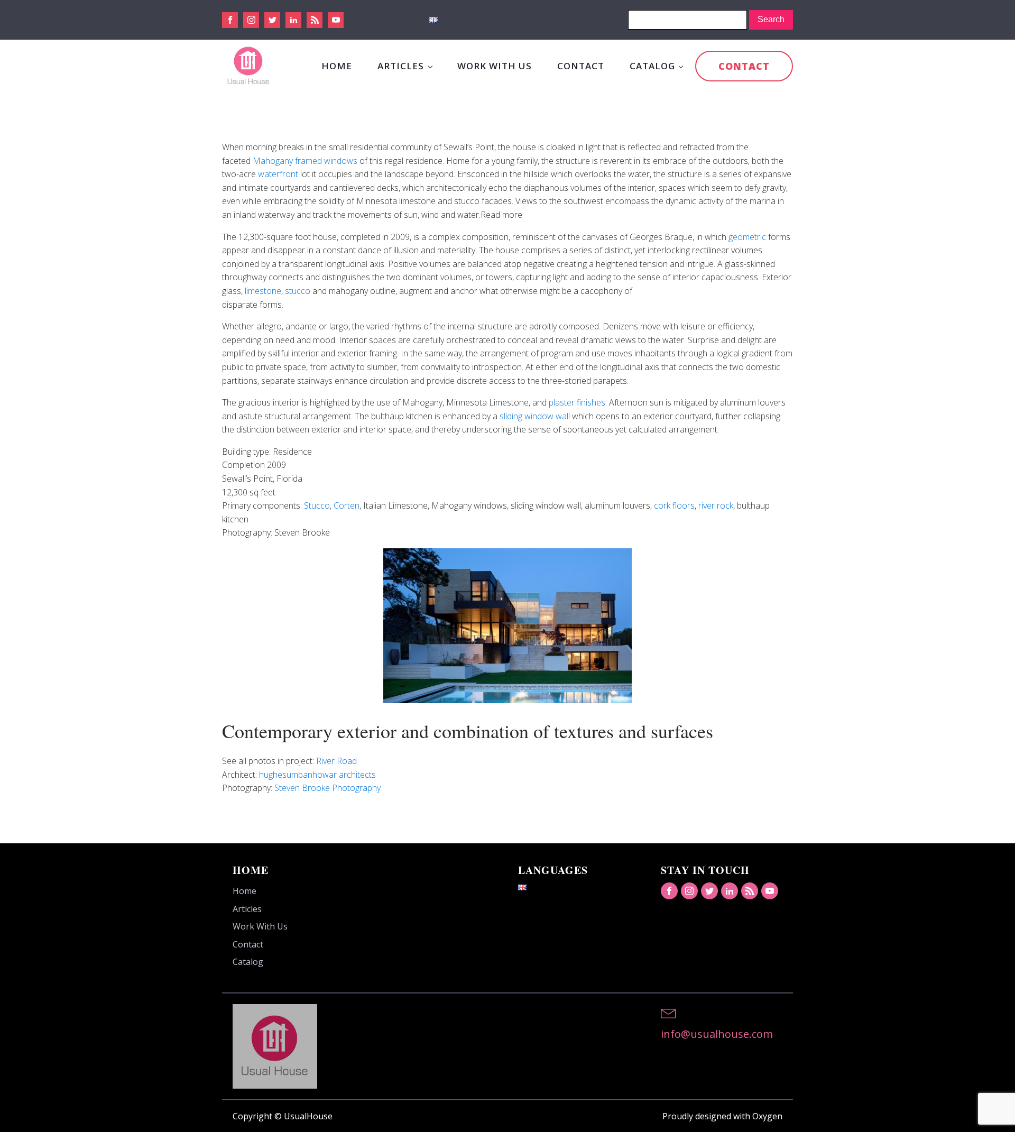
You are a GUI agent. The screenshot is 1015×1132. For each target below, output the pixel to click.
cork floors (674, 505)
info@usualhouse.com (717, 1034)
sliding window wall (535, 416)
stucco (297, 291)
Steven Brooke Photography (327, 788)
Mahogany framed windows (305, 161)
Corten (346, 505)
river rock (715, 505)
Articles (400, 66)
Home (336, 66)
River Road (336, 761)
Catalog (652, 66)
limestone (263, 291)
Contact (580, 66)
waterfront (278, 174)
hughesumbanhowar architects (317, 774)
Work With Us (494, 66)
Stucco (317, 505)
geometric (747, 237)
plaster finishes (577, 402)
